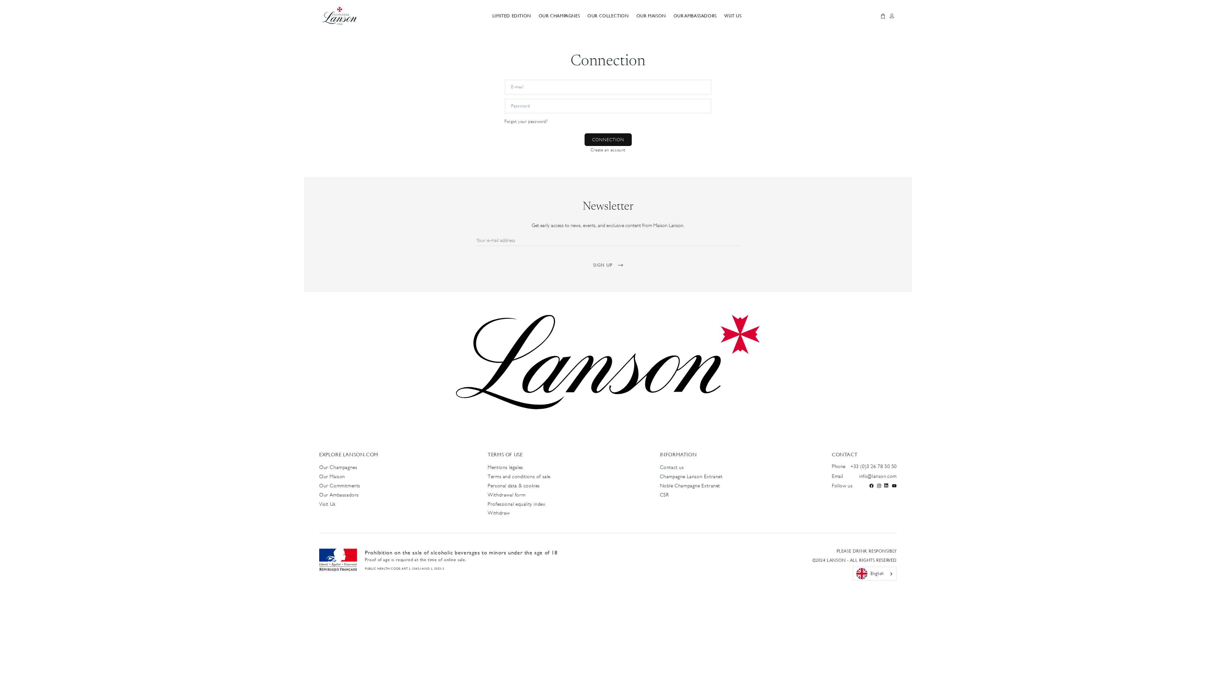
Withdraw (499, 513)
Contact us (672, 467)
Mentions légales (505, 467)
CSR (664, 494)
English (877, 573)
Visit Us (328, 504)
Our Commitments (339, 485)
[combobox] (875, 574)
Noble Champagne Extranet (690, 485)
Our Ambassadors (339, 494)
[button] (559, 16)
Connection (608, 139)
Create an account (608, 150)
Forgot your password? (526, 121)
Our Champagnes (339, 467)
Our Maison (332, 476)
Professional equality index (516, 504)
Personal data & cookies (514, 485)
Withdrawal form (506, 494)
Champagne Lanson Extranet (691, 476)
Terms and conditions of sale (519, 476)
